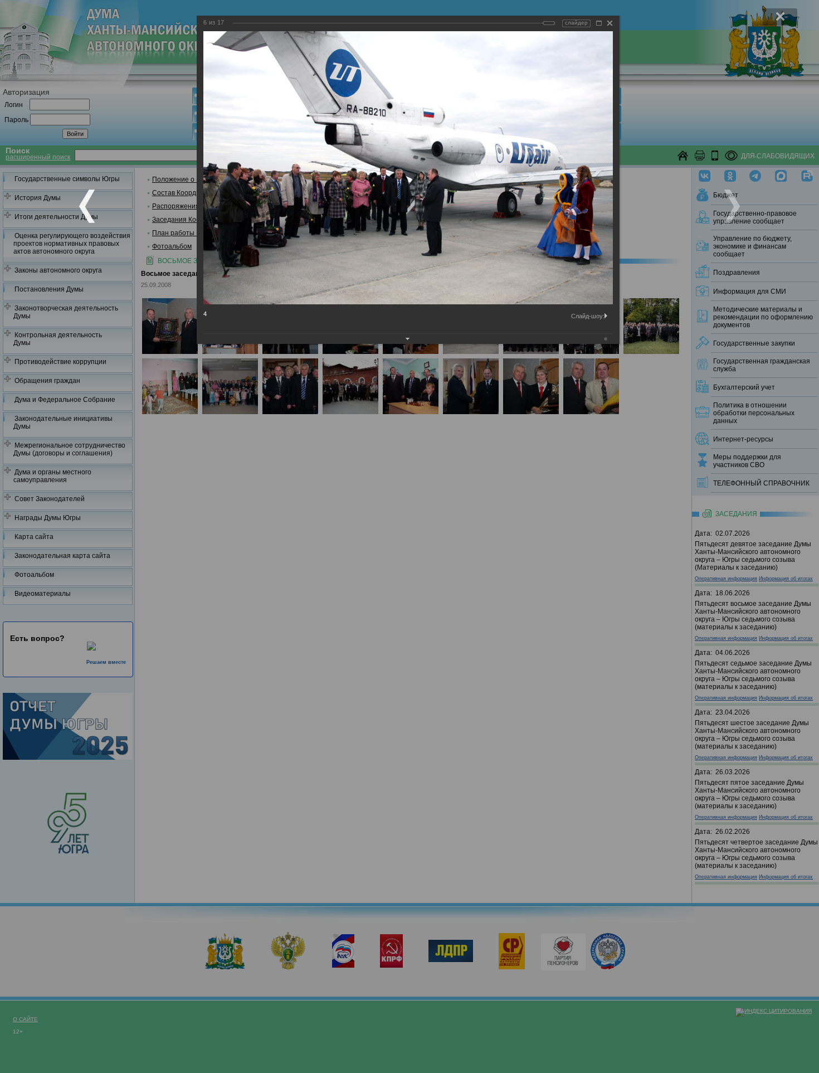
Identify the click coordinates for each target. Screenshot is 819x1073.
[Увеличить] (598, 23)
